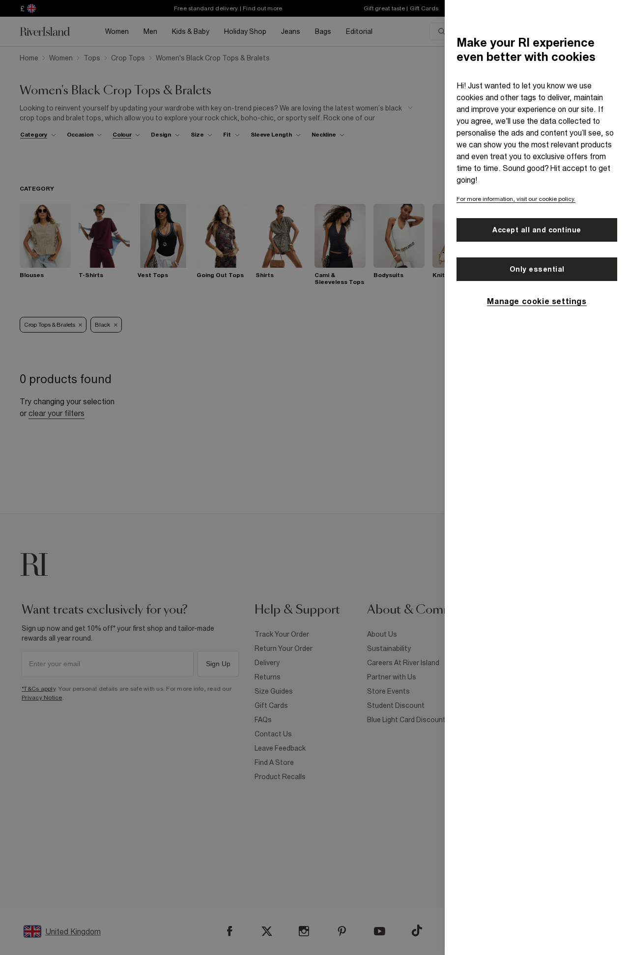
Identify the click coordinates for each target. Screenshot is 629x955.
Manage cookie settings (536, 301)
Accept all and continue (536, 230)
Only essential (537, 269)
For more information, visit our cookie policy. (516, 199)
